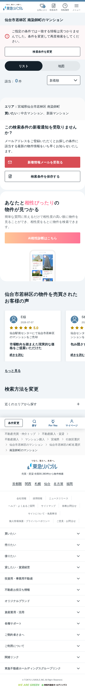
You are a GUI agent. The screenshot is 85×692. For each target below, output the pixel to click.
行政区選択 (73, 439)
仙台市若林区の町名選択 (64, 444)
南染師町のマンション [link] (23, 450)
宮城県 (55, 439)
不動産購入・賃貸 (53, 434)
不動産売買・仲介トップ (20, 434)
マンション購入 (35, 439)
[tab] (23, 66)
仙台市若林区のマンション (26, 444)
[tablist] (42, 66)
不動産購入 (12, 439)
